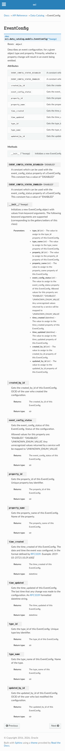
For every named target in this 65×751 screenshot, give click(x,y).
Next (54, 726)
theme (34, 743)
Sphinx (18, 743)
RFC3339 (36, 554)
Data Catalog (37, 15)
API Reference (19, 15)
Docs (6, 15)
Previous (13, 726)
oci (34, 4)
